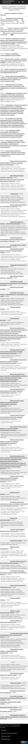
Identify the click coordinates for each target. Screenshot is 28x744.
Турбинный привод (15, 683)
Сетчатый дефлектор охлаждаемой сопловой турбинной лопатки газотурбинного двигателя (12, 239)
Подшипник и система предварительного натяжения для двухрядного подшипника (13, 283)
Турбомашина (14, 193)
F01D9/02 (2, 62)
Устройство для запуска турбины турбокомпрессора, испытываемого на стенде (14, 294)
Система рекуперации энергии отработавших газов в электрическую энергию (14, 635)
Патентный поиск (6, 2)
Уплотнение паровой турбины (8, 707)
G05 (23, 126)
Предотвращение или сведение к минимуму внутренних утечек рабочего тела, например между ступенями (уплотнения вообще (13, 86)
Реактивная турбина (16, 540)
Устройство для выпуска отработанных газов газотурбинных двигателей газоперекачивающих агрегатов (13, 504)
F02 (22, 19)
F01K (12, 50)
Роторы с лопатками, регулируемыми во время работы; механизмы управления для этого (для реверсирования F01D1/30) (13, 70)
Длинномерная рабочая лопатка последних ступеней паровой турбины (12, 250)
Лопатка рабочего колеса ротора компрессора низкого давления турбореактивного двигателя (12, 351)
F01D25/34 (19, 137)
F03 (18, 21)
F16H (1, 99)
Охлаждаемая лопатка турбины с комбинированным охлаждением (11, 651)
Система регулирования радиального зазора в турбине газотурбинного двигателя (13, 572)
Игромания (4, 730)
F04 (23, 21)
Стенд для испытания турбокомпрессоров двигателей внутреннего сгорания (13, 698)
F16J (1, 89)
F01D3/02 (12, 43)
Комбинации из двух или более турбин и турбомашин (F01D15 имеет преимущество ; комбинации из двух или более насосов (13, 95)
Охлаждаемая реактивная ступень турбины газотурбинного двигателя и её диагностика (14, 716)
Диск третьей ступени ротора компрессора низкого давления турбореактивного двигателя (13, 428)
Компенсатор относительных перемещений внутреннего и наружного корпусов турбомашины (13, 162)
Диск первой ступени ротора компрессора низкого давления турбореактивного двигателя (13, 361)
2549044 (2, 722)
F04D (11, 34)
